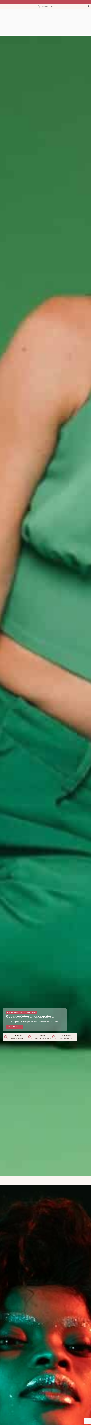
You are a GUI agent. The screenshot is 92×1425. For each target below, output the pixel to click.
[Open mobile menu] (2, 6)
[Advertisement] (46, 22)
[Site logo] (45, 6)
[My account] (88, 6)
